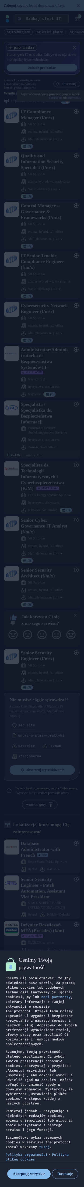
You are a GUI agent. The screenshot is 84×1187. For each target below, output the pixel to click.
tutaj (44, 1147)
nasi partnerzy (56, 997)
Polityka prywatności (27, 1155)
